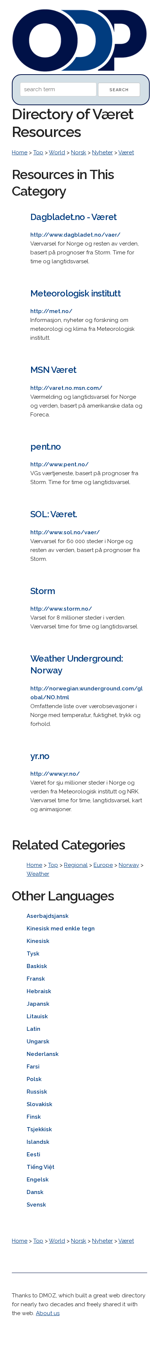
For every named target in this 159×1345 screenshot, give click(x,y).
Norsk (78, 152)
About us (48, 1313)
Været (126, 152)
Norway (129, 865)
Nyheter (102, 152)
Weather (38, 874)
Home (19, 152)
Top (38, 152)
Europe (103, 865)
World (57, 152)
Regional (76, 865)
